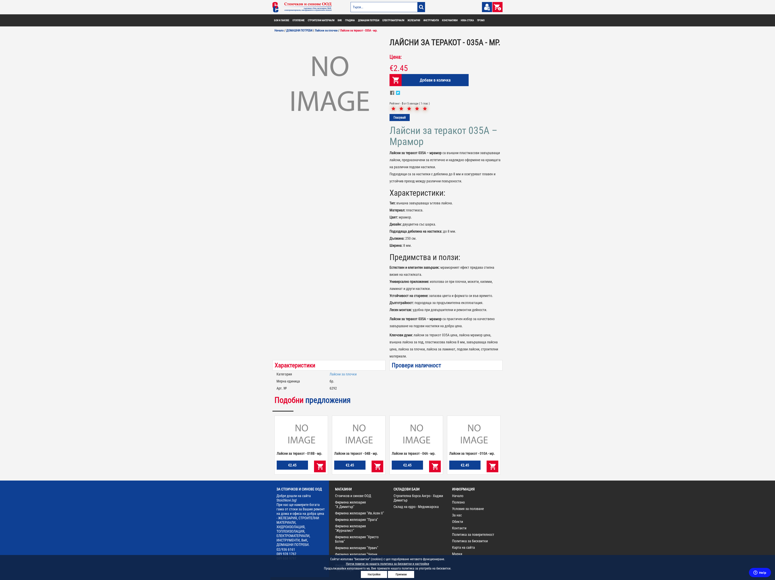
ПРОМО (481, 20)
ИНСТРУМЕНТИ (431, 20)
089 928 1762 (286, 554)
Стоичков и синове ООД (353, 496)
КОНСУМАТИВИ (450, 20)
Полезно (458, 502)
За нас (457, 515)
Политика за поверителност (473, 534)
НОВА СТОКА (467, 20)
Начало (457, 496)
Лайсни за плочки (343, 374)
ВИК (340, 20)
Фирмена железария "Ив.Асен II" (359, 513)
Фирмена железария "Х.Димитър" (350, 504)
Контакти (459, 528)
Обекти (457, 521)
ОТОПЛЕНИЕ (298, 20)
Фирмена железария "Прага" (356, 519)
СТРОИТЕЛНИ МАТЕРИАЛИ (321, 20)
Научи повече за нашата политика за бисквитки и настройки (387, 564)
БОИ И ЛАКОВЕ (281, 20)
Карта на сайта (463, 547)
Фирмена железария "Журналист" (350, 528)
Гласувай (400, 117)
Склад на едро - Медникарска (416, 507)
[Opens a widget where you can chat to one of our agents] (760, 573)
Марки (457, 554)
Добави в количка (435, 80)
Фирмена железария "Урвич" (356, 548)
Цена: (396, 57)
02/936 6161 (285, 549)
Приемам (401, 574)
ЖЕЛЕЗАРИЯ (413, 20)
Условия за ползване (468, 509)
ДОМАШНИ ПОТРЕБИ (368, 20)
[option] (329, 85)
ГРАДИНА (350, 20)
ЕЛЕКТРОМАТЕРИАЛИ (393, 20)
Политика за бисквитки (470, 541)
